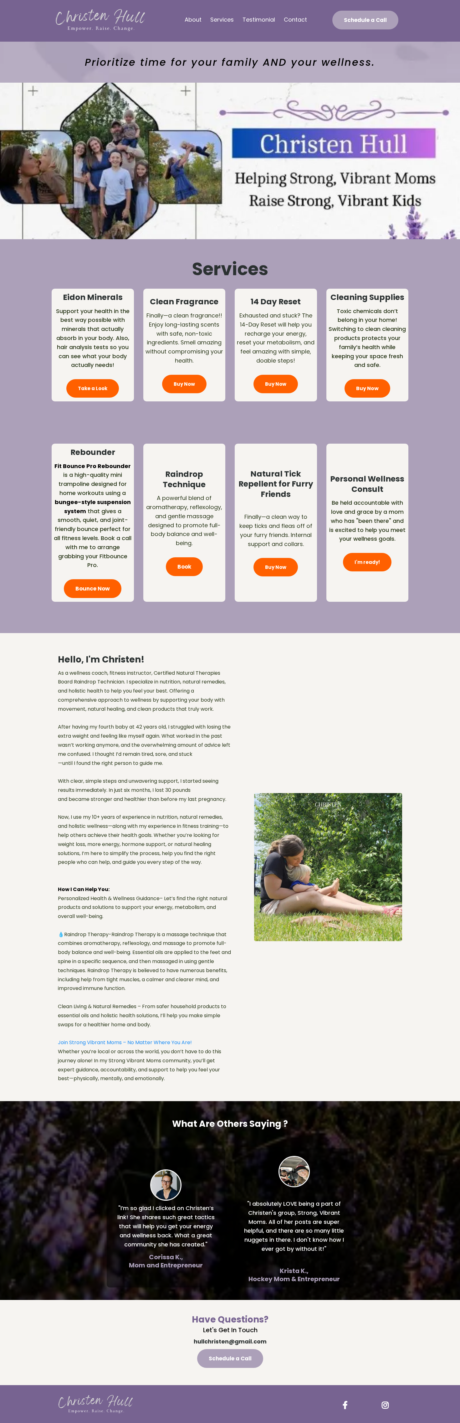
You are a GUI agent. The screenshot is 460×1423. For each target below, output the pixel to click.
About (193, 19)
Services (222, 19)
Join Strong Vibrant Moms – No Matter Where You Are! (125, 1042)
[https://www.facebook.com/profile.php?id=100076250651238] (347, 1404)
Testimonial (259, 19)
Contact (295, 19)
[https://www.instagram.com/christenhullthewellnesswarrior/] (387, 1404)
